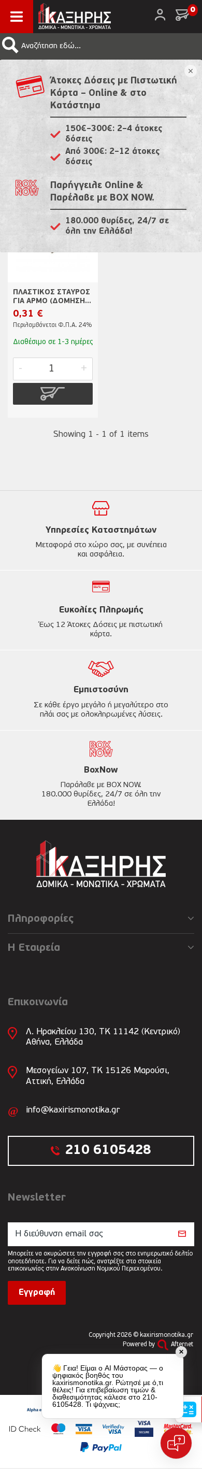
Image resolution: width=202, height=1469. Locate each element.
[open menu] (16, 16)
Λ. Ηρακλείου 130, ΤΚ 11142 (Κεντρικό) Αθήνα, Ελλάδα (103, 1037)
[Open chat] (176, 1443)
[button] (10, 45)
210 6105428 (108, 1150)
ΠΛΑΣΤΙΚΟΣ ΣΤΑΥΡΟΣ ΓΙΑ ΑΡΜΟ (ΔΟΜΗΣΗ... (52, 297)
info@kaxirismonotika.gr (73, 1110)
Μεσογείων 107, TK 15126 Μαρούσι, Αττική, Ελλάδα (97, 1076)
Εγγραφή (37, 1293)
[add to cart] (53, 394)
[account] (160, 15)
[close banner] (190, 71)
